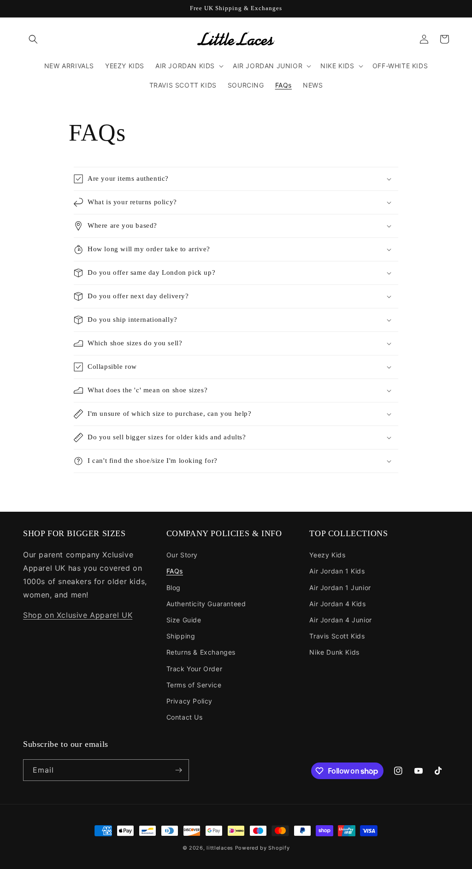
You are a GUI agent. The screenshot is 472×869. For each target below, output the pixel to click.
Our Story (182, 555)
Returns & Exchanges (201, 652)
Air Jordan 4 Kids (337, 604)
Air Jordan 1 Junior (340, 587)
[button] (33, 39)
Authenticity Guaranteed (206, 604)
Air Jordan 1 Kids (337, 571)
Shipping (180, 636)
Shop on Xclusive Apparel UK (77, 615)
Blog (173, 587)
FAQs (174, 571)
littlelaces (219, 848)
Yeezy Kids (327, 555)
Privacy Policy (189, 701)
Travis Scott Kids (337, 636)
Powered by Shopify (262, 848)
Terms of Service (194, 685)
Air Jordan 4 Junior (340, 620)
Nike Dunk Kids (334, 652)
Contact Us (184, 717)
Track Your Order (194, 669)
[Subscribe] (178, 770)
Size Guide (183, 620)
